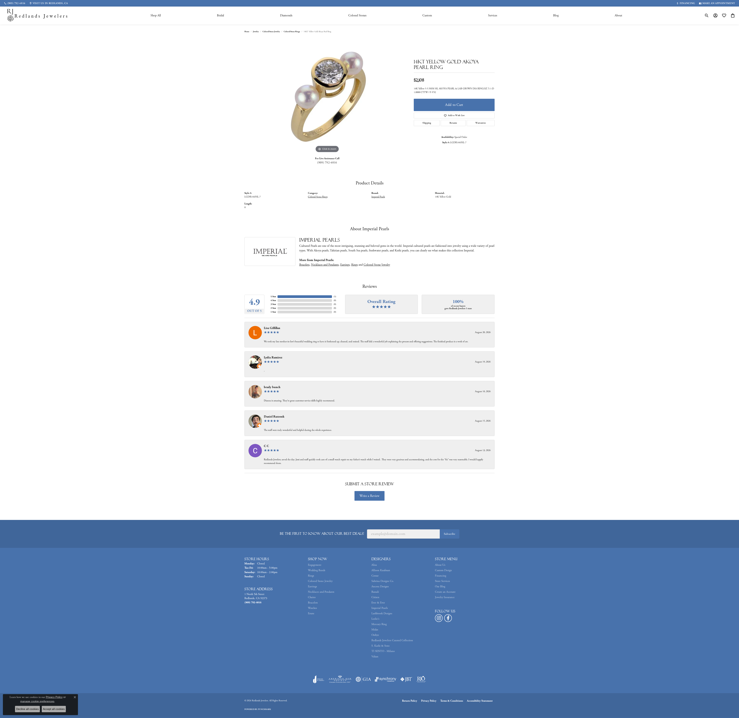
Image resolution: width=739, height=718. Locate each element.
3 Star (273, 304)
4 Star (273, 300)
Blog (556, 15)
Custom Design (443, 570)
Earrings (345, 265)
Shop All (155, 15)
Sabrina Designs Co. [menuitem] (382, 581)
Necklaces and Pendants (325, 265)
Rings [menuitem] (311, 575)
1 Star (273, 311)
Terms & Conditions (451, 701)
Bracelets (304, 265)
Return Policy (409, 701)
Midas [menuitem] (374, 629)
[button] (706, 15)
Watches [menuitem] (312, 608)
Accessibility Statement (480, 701)
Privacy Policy (428, 701)
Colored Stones (357, 15)
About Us (440, 565)
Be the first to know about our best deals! (322, 534)
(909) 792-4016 (327, 162)
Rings (354, 265)
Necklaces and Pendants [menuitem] (321, 592)
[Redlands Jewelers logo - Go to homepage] (37, 15)
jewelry (256, 31)
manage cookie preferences (37, 701)
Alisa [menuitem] (374, 565)
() (335, 296)
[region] (327, 96)
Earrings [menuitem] (312, 586)
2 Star (273, 308)
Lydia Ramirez (273, 358)
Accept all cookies (54, 708)
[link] (14, 3)
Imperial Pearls (378, 196)
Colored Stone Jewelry (271, 31)
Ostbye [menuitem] (375, 635)
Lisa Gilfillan (272, 328)
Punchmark (264, 709)
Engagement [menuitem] (314, 565)
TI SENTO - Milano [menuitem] (383, 651)
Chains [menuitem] (312, 597)
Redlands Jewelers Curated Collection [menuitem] (392, 640)
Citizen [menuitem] (375, 597)
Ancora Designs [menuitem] (380, 586)
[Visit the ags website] (340, 679)
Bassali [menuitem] (375, 592)
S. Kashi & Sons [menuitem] (380, 646)
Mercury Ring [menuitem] (379, 624)
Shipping (426, 122)
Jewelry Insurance (445, 597)
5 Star (273, 296)
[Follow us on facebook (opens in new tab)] (448, 618)
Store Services (442, 581)
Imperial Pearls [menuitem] (379, 608)
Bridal (220, 15)
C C (266, 446)
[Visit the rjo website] (421, 679)
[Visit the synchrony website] (385, 679)
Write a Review (369, 496)
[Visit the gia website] (363, 679)
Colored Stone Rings (292, 31)
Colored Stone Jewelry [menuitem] (320, 581)
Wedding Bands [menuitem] (316, 570)
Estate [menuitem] (311, 613)
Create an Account (445, 592)
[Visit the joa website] (318, 679)
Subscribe (449, 534)
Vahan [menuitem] (374, 656)
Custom (427, 15)
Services (492, 15)
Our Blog (440, 586)
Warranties (480, 122)
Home (246, 31)
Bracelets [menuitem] (313, 602)
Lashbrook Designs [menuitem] (381, 613)
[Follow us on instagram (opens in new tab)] (439, 618)
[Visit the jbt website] (406, 679)
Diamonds (286, 15)
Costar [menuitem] (375, 575)
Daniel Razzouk (274, 417)
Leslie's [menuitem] (375, 619)
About (618, 15)
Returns (453, 122)
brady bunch (272, 387)
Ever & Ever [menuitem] (378, 602)
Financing (440, 575)
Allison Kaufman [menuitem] (380, 570)
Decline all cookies (27, 708)
